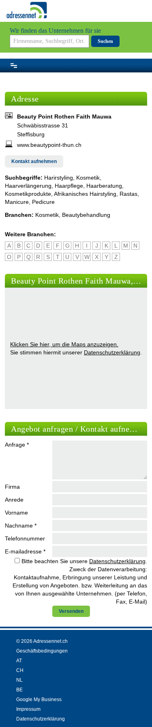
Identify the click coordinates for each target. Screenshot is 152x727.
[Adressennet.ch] (26, 10)
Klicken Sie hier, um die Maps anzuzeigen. (64, 344)
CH (20, 670)
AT (19, 660)
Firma (12, 486)
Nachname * (20, 525)
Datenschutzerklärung (112, 352)
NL (19, 680)
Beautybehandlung (86, 215)
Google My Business (39, 699)
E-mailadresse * (25, 551)
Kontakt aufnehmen (34, 161)
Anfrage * (17, 444)
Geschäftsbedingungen (42, 651)
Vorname (16, 512)
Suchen (105, 41)
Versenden (71, 611)
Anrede (14, 499)
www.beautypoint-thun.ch (49, 145)
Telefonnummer (25, 538)
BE (19, 690)
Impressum (28, 709)
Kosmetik (47, 215)
